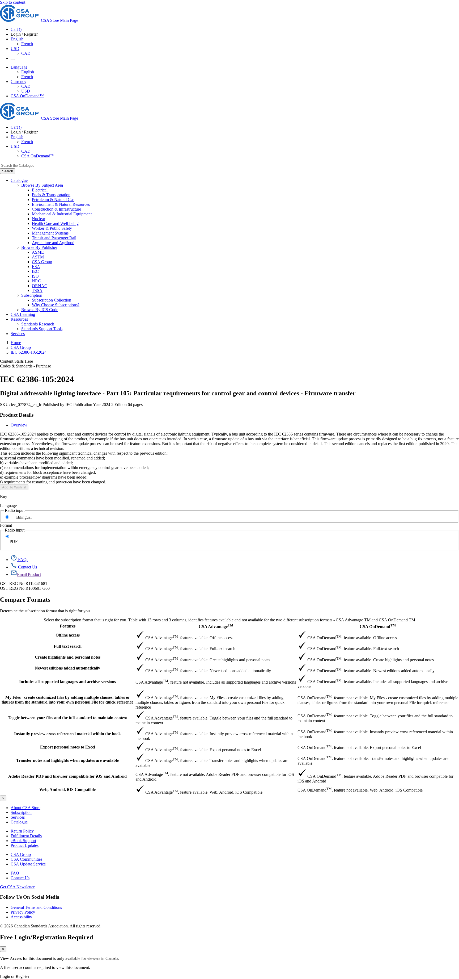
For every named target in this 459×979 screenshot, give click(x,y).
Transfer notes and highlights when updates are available (67, 760)
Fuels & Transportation (51, 195)
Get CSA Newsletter (17, 887)
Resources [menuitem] (19, 319)
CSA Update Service (28, 864)
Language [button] (19, 67)
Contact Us (20, 878)
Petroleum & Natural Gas (53, 199)
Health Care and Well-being (55, 223)
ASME (38, 252)
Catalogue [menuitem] (19, 180)
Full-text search (68, 646)
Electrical (40, 190)
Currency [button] (18, 81)
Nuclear (38, 218)
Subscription (21, 812)
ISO (35, 276)
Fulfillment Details (26, 836)
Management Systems (50, 233)
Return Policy (22, 831)
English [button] (17, 39)
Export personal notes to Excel (67, 747)
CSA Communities (26, 859)
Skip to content (12, 2)
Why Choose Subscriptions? (55, 305)
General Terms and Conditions (36, 907)
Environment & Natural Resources (61, 204)
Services (18, 817)
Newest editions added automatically (67, 668)
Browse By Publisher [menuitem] (39, 247)
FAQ (15, 873)
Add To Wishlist (14, 487)
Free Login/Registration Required (46, 937)
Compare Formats (25, 599)
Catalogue (19, 822)
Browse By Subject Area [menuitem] (42, 185)
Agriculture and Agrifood (53, 242)
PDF (14, 541)
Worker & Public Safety (52, 228)
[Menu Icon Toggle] (13, 59)
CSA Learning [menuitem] (23, 314)
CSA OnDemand (378, 626)
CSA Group (42, 262)
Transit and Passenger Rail (54, 238)
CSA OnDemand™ (27, 96)
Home (16, 342)
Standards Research (37, 324)
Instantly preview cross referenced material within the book (67, 733)
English (27, 72)
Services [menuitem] (18, 333)
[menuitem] (245, 190)
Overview (19, 425)
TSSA (37, 290)
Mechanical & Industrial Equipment (62, 214)
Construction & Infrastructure (56, 209)
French (27, 43)
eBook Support (23, 840)
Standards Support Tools (41, 329)
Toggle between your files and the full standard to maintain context (68, 718)
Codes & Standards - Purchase (25, 366)
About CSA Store (25, 807)
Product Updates (25, 845)
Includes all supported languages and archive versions (67, 681)
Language (8, 505)
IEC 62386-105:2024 (28, 352)
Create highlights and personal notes (67, 657)
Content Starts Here (16, 361)
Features (67, 626)
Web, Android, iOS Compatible (67, 789)
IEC (35, 271)
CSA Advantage (216, 626)
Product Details (16, 415)
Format (6, 525)
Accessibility (21, 917)
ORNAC (39, 285)
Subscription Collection (51, 300)
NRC (36, 281)
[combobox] (24, 165)
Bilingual (24, 517)
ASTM (38, 257)
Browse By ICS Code (39, 309)
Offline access (68, 635)
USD (15, 48)
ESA (36, 266)
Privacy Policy (23, 912)
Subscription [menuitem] (31, 295)
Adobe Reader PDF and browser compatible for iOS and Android (67, 776)
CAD (26, 53)
